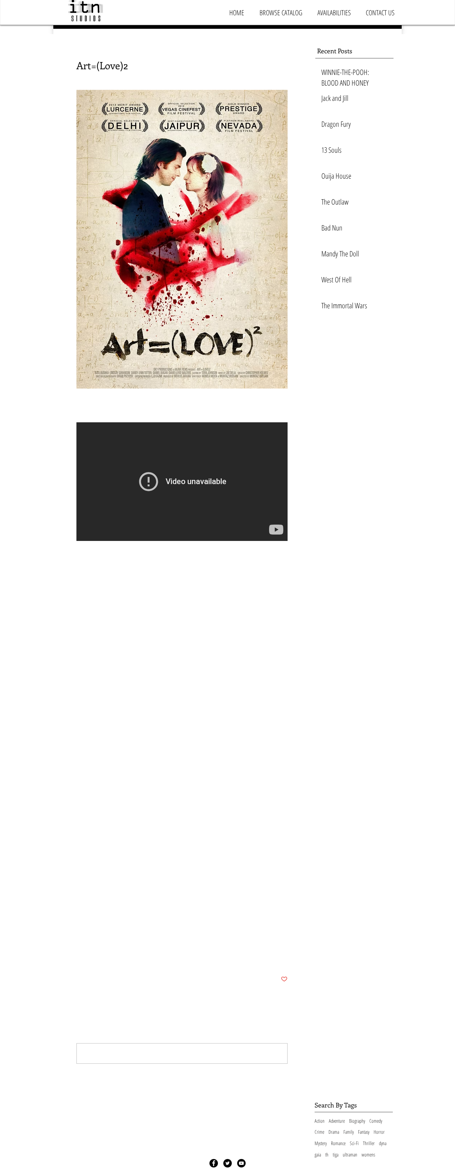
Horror (379, 1131)
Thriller (369, 1143)
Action (320, 1120)
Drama (333, 1131)
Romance (338, 1143)
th (326, 1154)
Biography (357, 1120)
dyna (382, 1143)
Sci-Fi (354, 1143)
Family (348, 1131)
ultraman (350, 1154)
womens (368, 1154)
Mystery (86, 933)
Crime (319, 1131)
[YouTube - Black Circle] (241, 1163)
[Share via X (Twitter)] (97, 957)
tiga (335, 1154)
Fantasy (363, 1131)
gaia (318, 1154)
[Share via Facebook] (79, 957)
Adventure (337, 1120)
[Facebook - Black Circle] (213, 1163)
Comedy (375, 1120)
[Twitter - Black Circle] (227, 1163)
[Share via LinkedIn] (114, 957)
